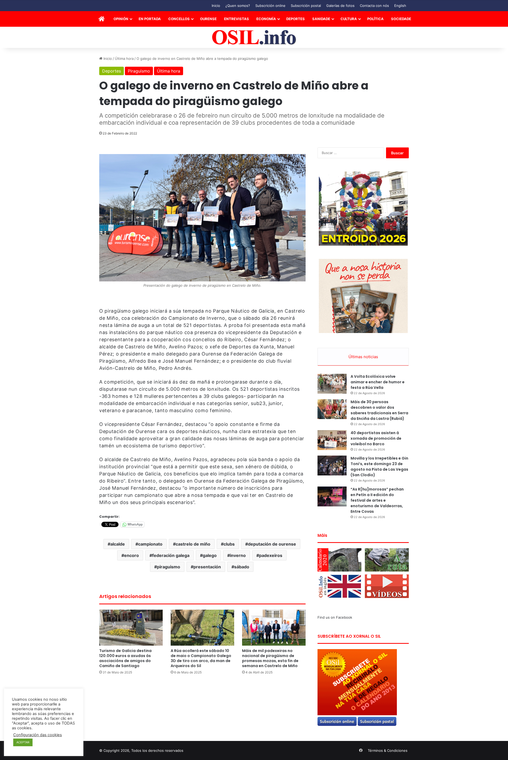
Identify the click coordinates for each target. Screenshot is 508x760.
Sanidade (321, 19)
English (400, 5)
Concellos (179, 19)
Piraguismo (139, 71)
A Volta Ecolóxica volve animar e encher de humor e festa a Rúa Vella (378, 382)
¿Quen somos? (237, 5)
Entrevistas (236, 19)
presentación (207, 566)
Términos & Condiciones (387, 750)
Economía (266, 19)
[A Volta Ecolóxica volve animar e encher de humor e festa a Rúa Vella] (332, 384)
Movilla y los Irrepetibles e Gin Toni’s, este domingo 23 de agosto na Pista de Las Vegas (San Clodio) (379, 467)
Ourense (208, 19)
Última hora (124, 58)
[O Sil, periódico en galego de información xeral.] (254, 37)
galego (210, 555)
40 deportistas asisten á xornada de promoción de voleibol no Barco (376, 438)
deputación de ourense (272, 544)
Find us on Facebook (335, 617)
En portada (150, 19)
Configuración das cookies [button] (37, 734)
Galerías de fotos (340, 5)
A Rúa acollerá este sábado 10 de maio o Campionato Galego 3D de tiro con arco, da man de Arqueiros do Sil (201, 658)
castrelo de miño (193, 544)
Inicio (216, 5)
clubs (229, 544)
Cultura (349, 19)
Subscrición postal (306, 5)
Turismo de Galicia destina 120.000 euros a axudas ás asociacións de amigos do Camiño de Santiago (125, 658)
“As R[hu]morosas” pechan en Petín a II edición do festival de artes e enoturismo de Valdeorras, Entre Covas (377, 500)
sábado (241, 566)
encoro (131, 555)
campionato (150, 544)
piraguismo (168, 566)
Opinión (121, 19)
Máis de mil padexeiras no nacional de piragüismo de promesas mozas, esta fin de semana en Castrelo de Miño (270, 658)
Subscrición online (270, 5)
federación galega (170, 555)
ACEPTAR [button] (22, 742)
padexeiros (270, 555)
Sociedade (401, 19)
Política (375, 19)
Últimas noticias (363, 356)
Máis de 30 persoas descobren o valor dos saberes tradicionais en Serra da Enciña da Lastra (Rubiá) (379, 410)
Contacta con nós (374, 5)
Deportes (295, 19)
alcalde (117, 544)
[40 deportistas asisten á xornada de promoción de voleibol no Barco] (332, 440)
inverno (238, 555)
